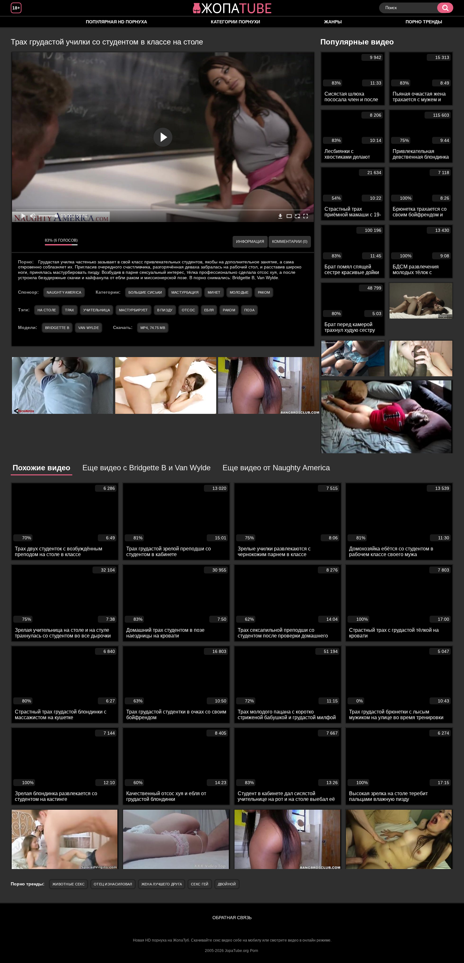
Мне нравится (21, 241)
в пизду (165, 310)
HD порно (22, 22)
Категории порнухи (235, 21)
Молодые (239, 292)
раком (229, 310)
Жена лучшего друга (161, 884)
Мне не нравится (35, 241)
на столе (47, 310)
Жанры (333, 21)
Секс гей (199, 884)
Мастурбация (185, 292)
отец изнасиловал (113, 884)
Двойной (227, 884)
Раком (264, 292)
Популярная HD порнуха (116, 21)
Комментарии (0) (289, 241)
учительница (96, 310)
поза (249, 310)
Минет (214, 292)
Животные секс (68, 884)
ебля (209, 310)
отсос (188, 310)
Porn (254, 950)
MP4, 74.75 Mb (152, 328)
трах (69, 310)
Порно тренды (424, 21)
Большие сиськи (145, 292)
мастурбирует (133, 310)
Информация (250, 241)
